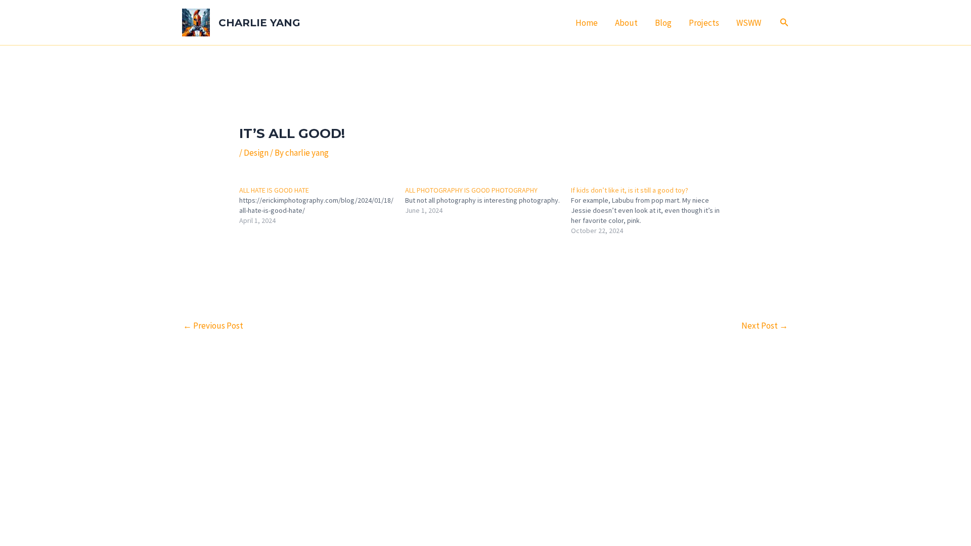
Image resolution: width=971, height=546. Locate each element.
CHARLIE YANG (259, 23)
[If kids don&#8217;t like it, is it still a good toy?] (654, 210)
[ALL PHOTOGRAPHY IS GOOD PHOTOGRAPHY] (488, 200)
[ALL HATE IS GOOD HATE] (322, 205)
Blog (663, 22)
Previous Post (213, 325)
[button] (784, 22)
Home (587, 22)
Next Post (764, 325)
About (626, 22)
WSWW (748, 22)
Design (256, 152)
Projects (704, 22)
